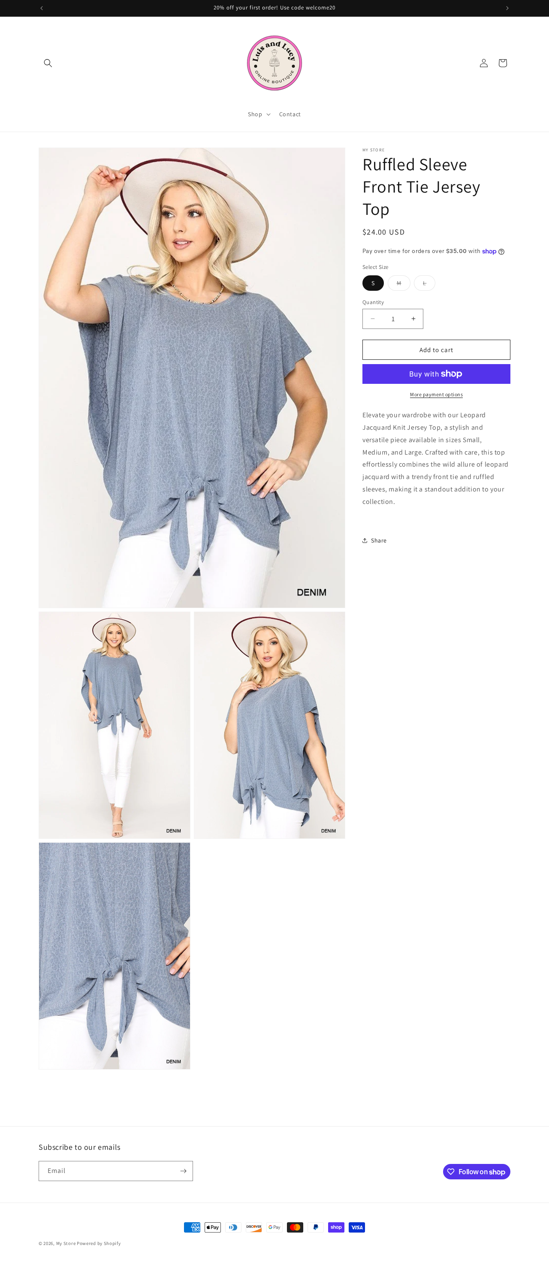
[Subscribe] (183, 1171)
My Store (66, 1243)
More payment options (436, 394)
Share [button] (379, 540)
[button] (48, 63)
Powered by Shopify (99, 1243)
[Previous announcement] (41, 8)
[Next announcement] (507, 8)
